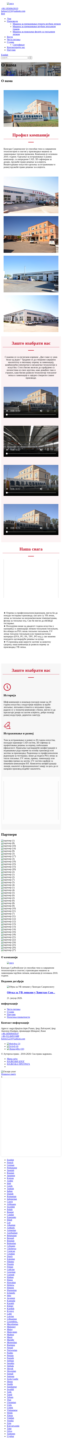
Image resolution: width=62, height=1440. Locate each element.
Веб (3, 13)
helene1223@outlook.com (13, 1039)
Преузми (11, 50)
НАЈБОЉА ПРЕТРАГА (18, 1064)
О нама (10, 42)
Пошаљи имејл (8, 1074)
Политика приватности (18, 1017)
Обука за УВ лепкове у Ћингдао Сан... (31, 992)
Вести (10, 37)
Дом (9, 18)
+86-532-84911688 (10, 1036)
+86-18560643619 (9, 1033)
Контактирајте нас (16, 47)
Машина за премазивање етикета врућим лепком (37, 24)
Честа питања (13, 39)
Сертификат (19, 44)
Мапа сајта (12, 1059)
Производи (12, 21)
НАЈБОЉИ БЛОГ (16, 1061)
